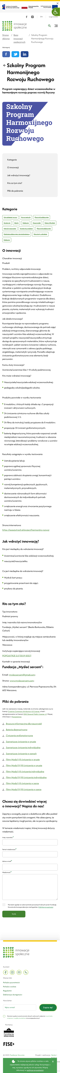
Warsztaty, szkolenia (40, 234)
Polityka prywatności (11, 982)
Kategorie (12, 159)
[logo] (14, 26)
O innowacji (13, 167)
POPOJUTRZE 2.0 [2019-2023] (16, 655)
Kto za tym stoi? (14, 183)
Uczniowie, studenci (26, 228)
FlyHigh (54, 1057)
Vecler (53, 1055)
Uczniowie (7, 223)
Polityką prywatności (46, 907)
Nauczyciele (37, 223)
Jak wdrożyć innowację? (18, 175)
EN (41, 17)
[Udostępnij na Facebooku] (6, 54)
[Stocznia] (9, 1032)
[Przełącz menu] (56, 25)
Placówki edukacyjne (42, 217)
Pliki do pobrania (15, 190)
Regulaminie (16, 716)
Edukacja (26, 223)
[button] (56, 12)
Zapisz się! (48, 1007)
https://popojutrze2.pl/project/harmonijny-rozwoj (25, 529)
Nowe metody (26, 217)
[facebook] (26, 16)
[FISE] (9, 1043)
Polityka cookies (9, 986)
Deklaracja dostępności (12, 994)
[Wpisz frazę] (49, 26)
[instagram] (32, 16)
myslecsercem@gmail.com (22, 674)
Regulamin (7, 990)
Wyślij (14, 914)
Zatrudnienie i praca (10, 217)
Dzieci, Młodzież (50, 223)
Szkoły (16, 223)
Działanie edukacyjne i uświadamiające (17, 234)
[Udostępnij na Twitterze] (15, 54)
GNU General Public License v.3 (35, 714)
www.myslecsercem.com (22, 680)
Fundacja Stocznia (17, 1055)
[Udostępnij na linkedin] (24, 54)
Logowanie (53, 17)
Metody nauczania (10, 228)
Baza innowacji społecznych (19, 38)
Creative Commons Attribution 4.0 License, (24, 711)
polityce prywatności (35, 1070)
